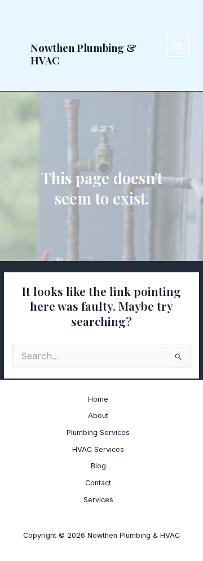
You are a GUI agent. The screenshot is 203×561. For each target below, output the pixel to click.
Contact (98, 483)
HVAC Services (98, 449)
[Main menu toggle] (178, 45)
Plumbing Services (98, 432)
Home (98, 399)
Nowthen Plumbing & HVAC (83, 54)
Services (98, 499)
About (98, 415)
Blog (98, 466)
